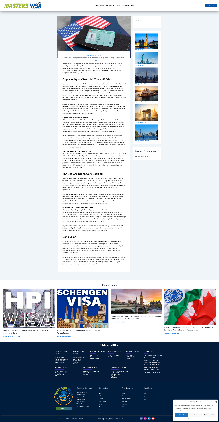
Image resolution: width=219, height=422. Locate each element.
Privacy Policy (199, 419)
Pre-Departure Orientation (83, 406)
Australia (101, 406)
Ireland (101, 409)
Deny (195, 415)
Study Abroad (125, 396)
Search (138, 20)
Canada (101, 404)
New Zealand (102, 401)
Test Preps (124, 401)
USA (100, 393)
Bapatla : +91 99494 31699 (152, 362)
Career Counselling (81, 392)
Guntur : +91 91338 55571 (151, 360)
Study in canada (140, 84)
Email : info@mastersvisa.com (153, 355)
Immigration (7, 336)
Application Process (81, 397)
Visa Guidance (80, 403)
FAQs (123, 406)
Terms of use (119, 419)
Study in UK (139, 49)
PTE (145, 396)
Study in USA (139, 65)
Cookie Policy (191, 419)
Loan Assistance (80, 399)
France (101, 412)
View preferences (209, 415)
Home (123, 393)
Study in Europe (140, 122)
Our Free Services (126, 398)
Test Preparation (80, 394)
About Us (124, 404)
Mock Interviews (80, 401)
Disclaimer (99, 419)
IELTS (145, 393)
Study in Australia (141, 102)
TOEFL (146, 399)
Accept (181, 415)
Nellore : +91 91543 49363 (151, 367)
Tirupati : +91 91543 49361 (152, 365)
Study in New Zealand (142, 140)
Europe (101, 398)
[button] (215, 402)
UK (100, 396)
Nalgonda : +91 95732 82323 (152, 369)
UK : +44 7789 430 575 (151, 357)
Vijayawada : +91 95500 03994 (153, 372)
